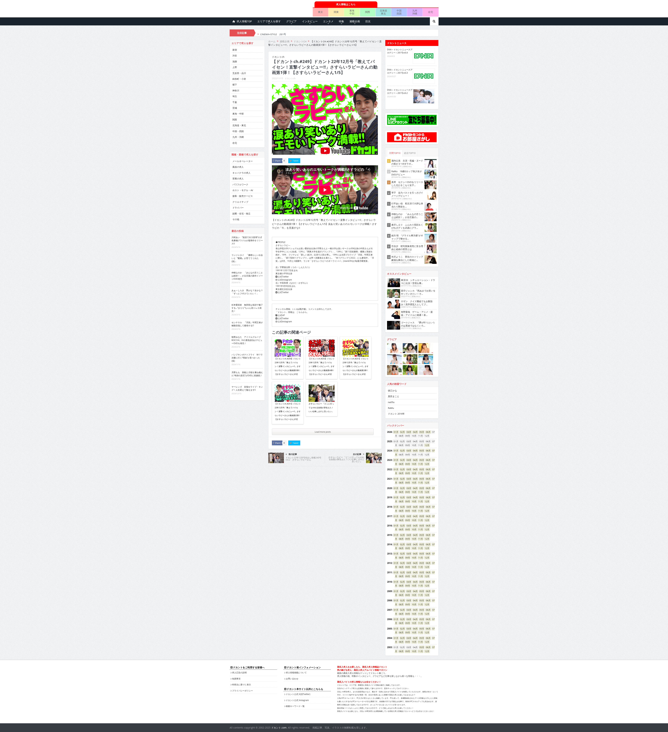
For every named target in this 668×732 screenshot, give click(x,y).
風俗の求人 (238, 166)
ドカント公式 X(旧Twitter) (298, 694)
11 (419, 464)
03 (408, 432)
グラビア (291, 21)
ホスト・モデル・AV (242, 190)
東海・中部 (238, 113)
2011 (389, 572)
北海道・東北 (239, 125)
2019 (389, 497)
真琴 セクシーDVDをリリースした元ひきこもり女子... (407, 183)
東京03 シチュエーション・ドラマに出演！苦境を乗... (418, 281)
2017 (389, 516)
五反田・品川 (239, 73)
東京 (320, 12)
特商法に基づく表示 (241, 684)
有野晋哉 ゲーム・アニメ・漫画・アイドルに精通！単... (417, 313)
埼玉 (234, 96)
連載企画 (354, 21)
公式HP (281, 315)
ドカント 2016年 (396, 413)
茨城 (234, 107)
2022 (389, 469)
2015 (389, 535)
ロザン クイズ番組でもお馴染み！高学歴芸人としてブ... (417, 303)
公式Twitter (283, 276)
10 (413, 464)
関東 (336, 12)
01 (395, 432)
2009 (389, 591)
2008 (389, 600)
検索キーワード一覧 (295, 706)
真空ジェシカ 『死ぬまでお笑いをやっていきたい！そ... (418, 292)
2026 (389, 432)
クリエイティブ (240, 201)
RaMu (391, 408)
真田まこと (393, 396)
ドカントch (290, 78)
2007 (389, 609)
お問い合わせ (292, 678)
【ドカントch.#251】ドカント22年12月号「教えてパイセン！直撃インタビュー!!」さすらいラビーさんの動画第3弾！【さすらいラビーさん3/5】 (356, 366)
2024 (389, 450)
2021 (389, 478)
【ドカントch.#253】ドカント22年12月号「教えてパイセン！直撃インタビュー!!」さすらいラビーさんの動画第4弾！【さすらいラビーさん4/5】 (322, 366)
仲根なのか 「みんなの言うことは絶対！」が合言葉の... (407, 215)
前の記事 (293, 454)
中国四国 (399, 12)
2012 (389, 563)
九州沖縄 (414, 12)
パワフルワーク (240, 184)
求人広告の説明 (239, 672)
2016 (389, 525)
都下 (234, 84)
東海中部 (351, 12)
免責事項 (236, 678)
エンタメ (328, 21)
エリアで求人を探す (269, 21)
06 (427, 432)
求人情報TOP (244, 21)
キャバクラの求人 (241, 172)
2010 (389, 581)
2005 (389, 628)
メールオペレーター (242, 161)
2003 (389, 647)
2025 (389, 441)
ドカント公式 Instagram (297, 700)
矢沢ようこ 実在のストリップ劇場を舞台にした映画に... (407, 258)
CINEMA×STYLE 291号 (273, 33)
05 (420, 432)
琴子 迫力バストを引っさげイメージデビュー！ (407, 194)
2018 (389, 506)
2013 (389, 553)
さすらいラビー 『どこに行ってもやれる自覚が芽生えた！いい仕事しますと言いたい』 (321, 407)
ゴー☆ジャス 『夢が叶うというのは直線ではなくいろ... (418, 324)
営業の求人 (238, 178)
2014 (389, 544)
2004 (389, 638)
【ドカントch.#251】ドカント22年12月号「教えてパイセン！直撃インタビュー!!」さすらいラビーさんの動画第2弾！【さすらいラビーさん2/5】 (288, 411)
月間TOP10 (394, 153)
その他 (235, 219)
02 (401, 432)
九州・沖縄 (238, 137)
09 (406, 464)
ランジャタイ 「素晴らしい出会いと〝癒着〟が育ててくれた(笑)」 (247, 258)
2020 (389, 488)
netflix (391, 402)
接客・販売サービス (242, 196)
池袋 (234, 61)
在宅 (430, 12)
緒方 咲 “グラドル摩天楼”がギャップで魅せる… (407, 237)
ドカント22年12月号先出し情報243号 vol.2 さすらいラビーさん (303, 458)
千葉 (234, 102)
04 (414, 432)
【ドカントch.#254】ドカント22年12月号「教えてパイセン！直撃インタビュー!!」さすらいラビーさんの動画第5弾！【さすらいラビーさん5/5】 (288, 366)
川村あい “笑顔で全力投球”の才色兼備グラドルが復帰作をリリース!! (247, 240)
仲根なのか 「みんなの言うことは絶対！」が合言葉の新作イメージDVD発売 (247, 275)
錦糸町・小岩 (239, 78)
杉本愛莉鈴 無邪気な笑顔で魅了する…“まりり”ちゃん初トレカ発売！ (247, 307)
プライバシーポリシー (242, 690)
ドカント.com (279, 727)
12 (426, 445)
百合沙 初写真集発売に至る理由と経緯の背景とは (407, 248)
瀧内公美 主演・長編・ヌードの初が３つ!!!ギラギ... (407, 162)
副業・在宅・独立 (241, 213)
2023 (389, 460)
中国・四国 (238, 131)
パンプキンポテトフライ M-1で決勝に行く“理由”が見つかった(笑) (247, 357)
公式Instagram (284, 279)
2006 (389, 619)
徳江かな (392, 390)
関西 (367, 12)
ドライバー (238, 207)
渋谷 (234, 55)
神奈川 (235, 90)
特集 (341, 21)
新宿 (234, 49)
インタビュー (310, 21)
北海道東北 (383, 12)
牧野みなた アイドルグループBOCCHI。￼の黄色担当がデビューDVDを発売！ (247, 340)
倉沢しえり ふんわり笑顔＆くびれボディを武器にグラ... (407, 226)
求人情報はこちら (346, 4)
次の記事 (357, 454)
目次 (368, 21)
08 (400, 464)
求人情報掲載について (296, 672)
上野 (234, 67)
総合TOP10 (410, 153)
